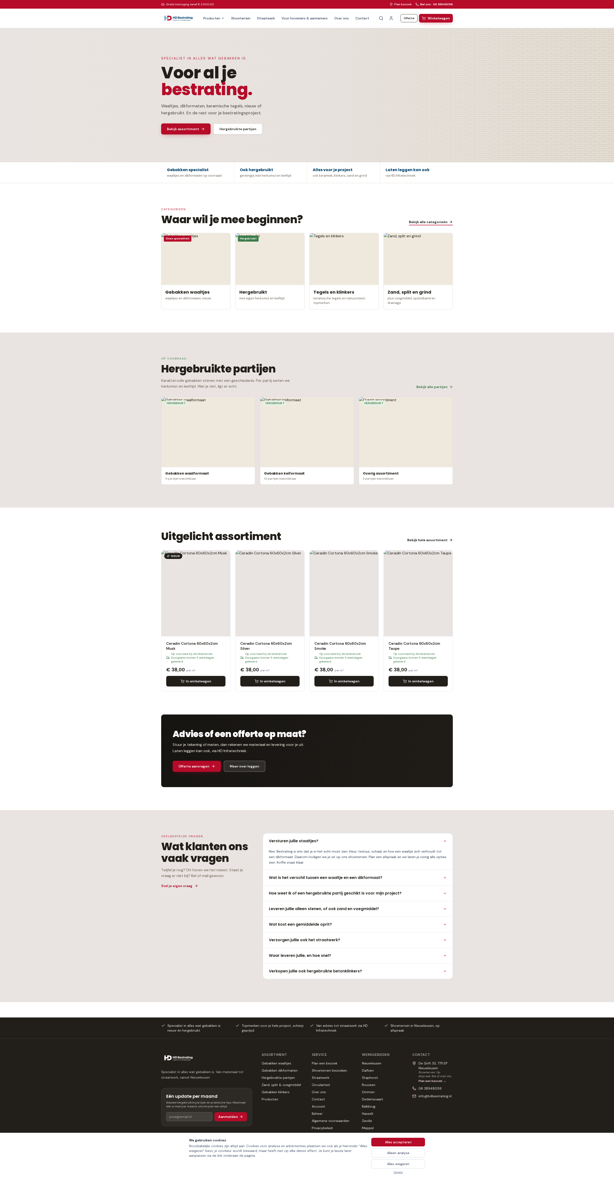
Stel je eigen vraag (176, 886)
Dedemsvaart (372, 1099)
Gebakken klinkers (275, 1092)
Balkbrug (368, 1106)
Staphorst (370, 1077)
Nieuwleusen (371, 1063)
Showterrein (240, 18)
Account (318, 1106)
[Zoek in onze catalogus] (381, 18)
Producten (211, 18)
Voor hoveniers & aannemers (305, 18)
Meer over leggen (244, 766)
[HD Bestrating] (178, 18)
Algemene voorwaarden (330, 1121)
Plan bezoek (403, 4)
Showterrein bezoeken (329, 1070)
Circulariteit (321, 1085)
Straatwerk (266, 18)
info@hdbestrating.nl (435, 1096)
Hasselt (367, 1113)
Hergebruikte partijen (237, 129)
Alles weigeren (398, 1164)
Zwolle (367, 1121)
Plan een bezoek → (432, 1081)
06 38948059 (430, 1088)
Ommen (368, 1092)
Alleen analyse (398, 1153)
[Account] (391, 18)
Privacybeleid (322, 1128)
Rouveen (368, 1085)
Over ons (341, 18)
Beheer (317, 1113)
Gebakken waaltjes (276, 1063)
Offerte (409, 18)
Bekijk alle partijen (432, 387)
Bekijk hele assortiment (427, 540)
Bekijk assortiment (183, 129)
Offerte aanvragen (193, 766)
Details (398, 1172)
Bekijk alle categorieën (428, 222)
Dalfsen (368, 1070)
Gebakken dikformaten (280, 1070)
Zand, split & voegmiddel (281, 1085)
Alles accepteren (398, 1142)
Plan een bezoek (324, 1063)
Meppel (368, 1128)
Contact (362, 18)
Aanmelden (228, 1117)
